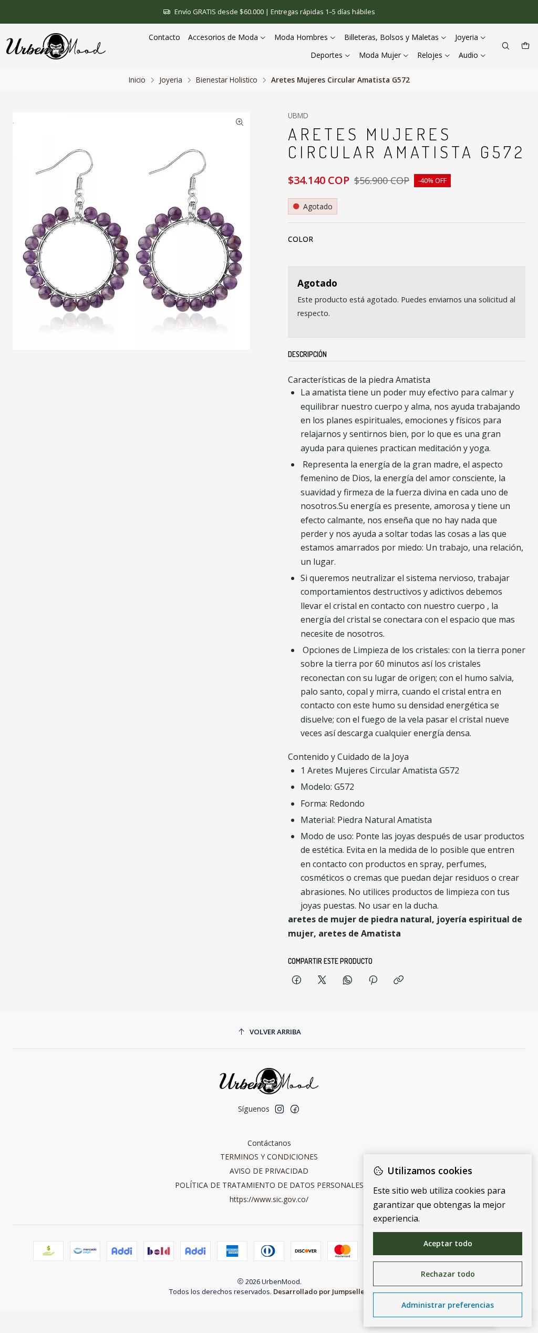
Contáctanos (269, 1143)
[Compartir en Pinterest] (373, 980)
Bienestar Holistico (226, 80)
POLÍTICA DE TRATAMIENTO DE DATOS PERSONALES (269, 1185)
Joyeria (170, 80)
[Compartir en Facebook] (296, 980)
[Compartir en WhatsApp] (347, 980)
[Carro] (525, 46)
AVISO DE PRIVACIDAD (269, 1171)
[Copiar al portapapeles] (398, 980)
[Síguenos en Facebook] (294, 1109)
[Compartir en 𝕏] (322, 980)
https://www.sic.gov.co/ (269, 1199)
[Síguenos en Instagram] (279, 1109)
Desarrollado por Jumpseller (320, 1291)
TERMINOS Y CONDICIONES (269, 1157)
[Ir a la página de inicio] (56, 46)
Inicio (137, 80)
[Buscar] (505, 46)
